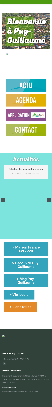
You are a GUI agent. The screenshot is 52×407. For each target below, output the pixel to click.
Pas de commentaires (33, 173)
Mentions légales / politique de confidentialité (20, 391)
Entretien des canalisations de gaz (26, 169)
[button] (3, 200)
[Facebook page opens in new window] (4, 363)
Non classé (18, 173)
